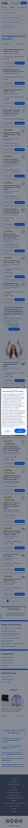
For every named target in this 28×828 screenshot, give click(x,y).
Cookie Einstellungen (7, 430)
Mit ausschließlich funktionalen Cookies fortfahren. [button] (11, 408)
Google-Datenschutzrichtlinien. (11, 426)
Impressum (6, 425)
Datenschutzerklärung (19, 424)
